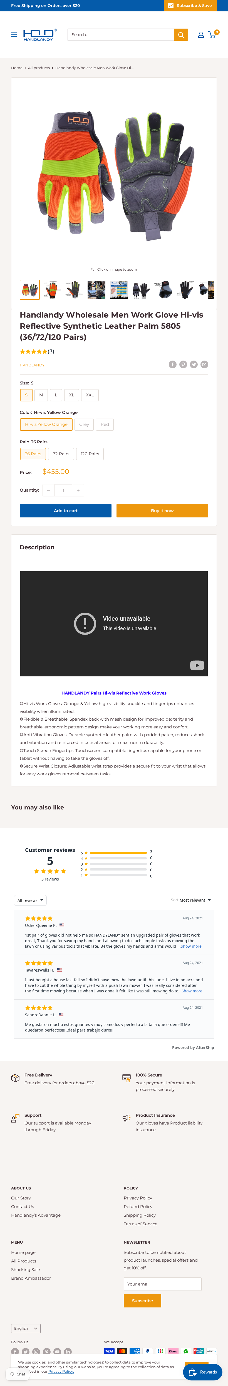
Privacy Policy (138, 1198)
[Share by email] (204, 364)
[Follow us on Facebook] (15, 1352)
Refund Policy (138, 1206)
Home (17, 68)
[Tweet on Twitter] (194, 364)
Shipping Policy (140, 1215)
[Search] (181, 35)
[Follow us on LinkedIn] (68, 1352)
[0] (212, 34)
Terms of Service (140, 1223)
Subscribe (142, 1300)
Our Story (21, 1198)
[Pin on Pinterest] (183, 364)
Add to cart (66, 510)
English (21, 1328)
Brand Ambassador (31, 1278)
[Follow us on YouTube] (57, 1352)
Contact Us (22, 1206)
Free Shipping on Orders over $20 (45, 5)
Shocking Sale (25, 1269)
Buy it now (162, 510)
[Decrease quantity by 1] (48, 490)
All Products (23, 1261)
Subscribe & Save (194, 5)
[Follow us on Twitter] (25, 1352)
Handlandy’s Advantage (36, 1215)
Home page (23, 1252)
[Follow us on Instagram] (36, 1352)
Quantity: (29, 490)
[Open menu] (14, 34)
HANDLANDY (32, 365)
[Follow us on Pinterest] (47, 1352)
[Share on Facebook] (173, 364)
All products (39, 68)
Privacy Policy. (61, 1371)
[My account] (201, 35)
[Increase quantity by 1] (78, 490)
